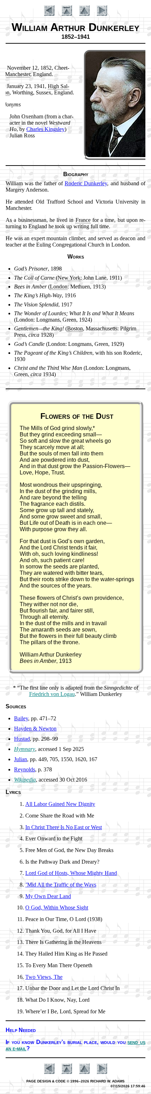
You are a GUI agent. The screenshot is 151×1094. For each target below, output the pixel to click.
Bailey (21, 718)
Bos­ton (75, 328)
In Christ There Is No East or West (63, 827)
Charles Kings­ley (45, 129)
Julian (20, 759)
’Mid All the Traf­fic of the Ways (60, 885)
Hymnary (24, 749)
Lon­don (58, 287)
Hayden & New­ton (35, 729)
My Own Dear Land (48, 896)
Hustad (22, 739)
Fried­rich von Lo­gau (52, 694)
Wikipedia (25, 780)
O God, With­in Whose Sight (56, 907)
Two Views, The (44, 977)
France (83, 220)
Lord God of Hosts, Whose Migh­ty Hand (71, 873)
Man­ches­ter (17, 74)
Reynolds (24, 769)
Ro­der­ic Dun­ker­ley (86, 183)
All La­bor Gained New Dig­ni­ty (60, 804)
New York (69, 278)
